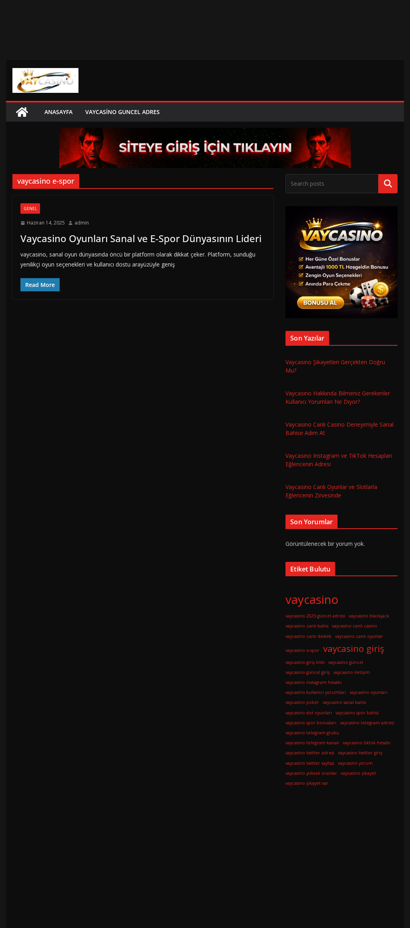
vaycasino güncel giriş (307, 672)
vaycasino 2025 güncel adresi (315, 616)
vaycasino (311, 599)
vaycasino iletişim (352, 672)
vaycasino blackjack (369, 616)
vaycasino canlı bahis (306, 626)
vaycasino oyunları (369, 692)
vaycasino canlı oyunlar (359, 636)
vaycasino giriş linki (305, 662)
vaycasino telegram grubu (312, 733)
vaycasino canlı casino (354, 626)
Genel (30, 208)
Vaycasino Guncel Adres (122, 112)
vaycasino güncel (345, 662)
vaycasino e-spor (302, 650)
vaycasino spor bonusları (310, 723)
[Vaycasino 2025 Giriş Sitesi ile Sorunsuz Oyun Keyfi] (22, 112)
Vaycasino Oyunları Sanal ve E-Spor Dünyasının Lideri (140, 238)
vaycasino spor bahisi (357, 713)
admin (81, 222)
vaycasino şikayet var (306, 783)
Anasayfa (58, 112)
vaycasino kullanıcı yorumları (315, 692)
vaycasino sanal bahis (344, 702)
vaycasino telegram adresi (367, 723)
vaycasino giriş (353, 648)
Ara (387, 183)
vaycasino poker (302, 702)
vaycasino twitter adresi (309, 753)
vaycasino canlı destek (308, 636)
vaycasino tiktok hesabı (366, 743)
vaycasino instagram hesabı (313, 682)
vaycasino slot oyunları (308, 713)
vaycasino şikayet (358, 773)
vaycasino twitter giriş (360, 753)
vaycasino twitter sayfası (309, 763)
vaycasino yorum (355, 763)
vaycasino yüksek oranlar (311, 773)
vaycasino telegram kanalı (312, 743)
